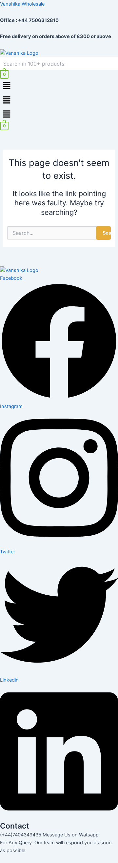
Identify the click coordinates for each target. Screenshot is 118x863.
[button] (59, 86)
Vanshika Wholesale (22, 4)
